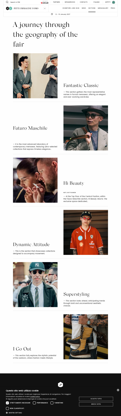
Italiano (96, 2)
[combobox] (118, 390)
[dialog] (60, 401)
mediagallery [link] (103, 8)
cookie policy (35, 397)
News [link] (84, 8)
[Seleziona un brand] (44, 8)
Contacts (83, 2)
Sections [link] (91, 8)
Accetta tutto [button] (96, 399)
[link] (108, 2)
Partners (56, 2)
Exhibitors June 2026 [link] (71, 8)
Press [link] (113, 8)
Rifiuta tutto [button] (96, 404)
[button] (41, 412)
